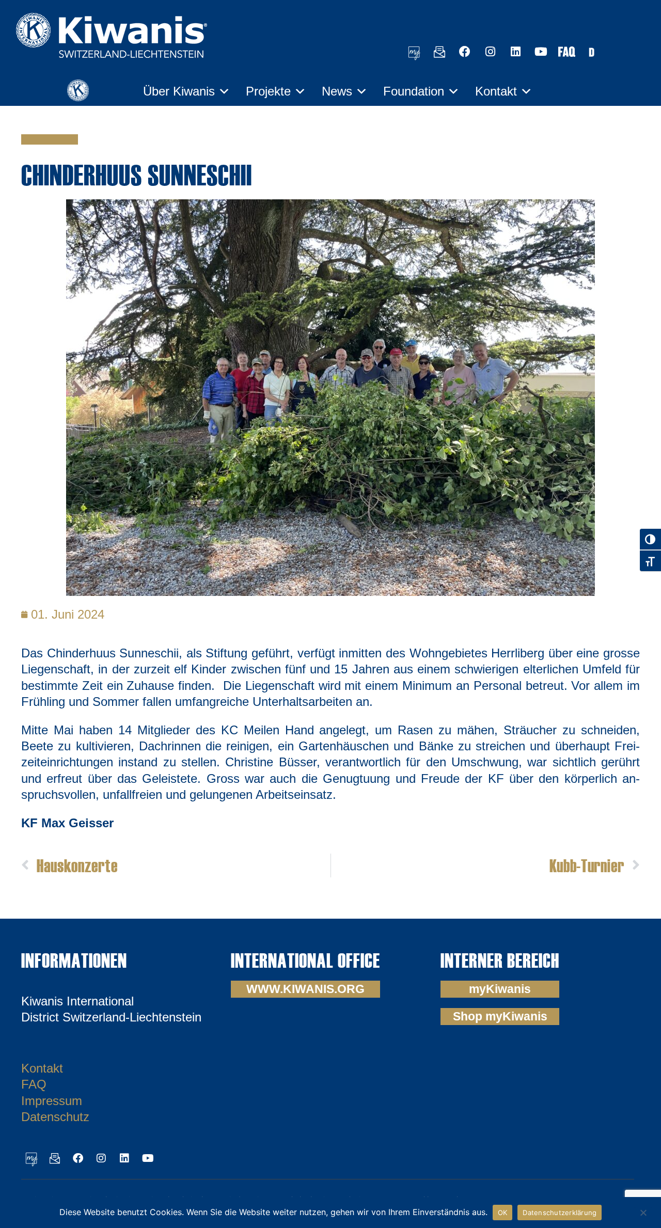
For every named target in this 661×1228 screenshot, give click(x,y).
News (337, 91)
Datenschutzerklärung (559, 1212)
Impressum (51, 1101)
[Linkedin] (515, 51)
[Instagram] (490, 51)
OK (503, 1212)
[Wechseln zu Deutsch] (591, 51)
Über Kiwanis (179, 91)
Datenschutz (55, 1117)
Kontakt (496, 91)
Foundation (413, 91)
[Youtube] (540, 51)
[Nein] (643, 1211)
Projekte (268, 91)
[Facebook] (464, 51)
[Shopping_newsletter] (439, 51)
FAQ (33, 1084)
